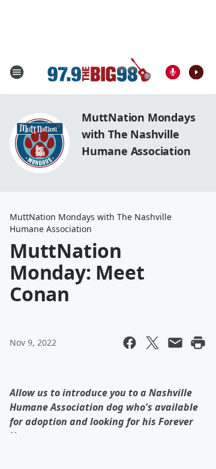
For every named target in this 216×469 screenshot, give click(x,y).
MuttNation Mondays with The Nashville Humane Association (138, 134)
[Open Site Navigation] (17, 72)
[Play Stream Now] (196, 72)
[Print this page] (198, 342)
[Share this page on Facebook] (129, 342)
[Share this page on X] (152, 342)
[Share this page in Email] (175, 342)
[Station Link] (100, 72)
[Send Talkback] (173, 72)
